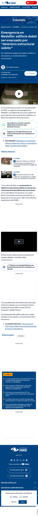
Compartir (30, 73)
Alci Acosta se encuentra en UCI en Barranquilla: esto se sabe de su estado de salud (19, 393)
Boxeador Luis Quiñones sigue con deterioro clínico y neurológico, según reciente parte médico (21, 143)
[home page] (19, 449)
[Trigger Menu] (3, 2)
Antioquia (21, 336)
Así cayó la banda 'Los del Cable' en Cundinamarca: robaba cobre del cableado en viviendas (24, 176)
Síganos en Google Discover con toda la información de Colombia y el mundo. (21, 133)
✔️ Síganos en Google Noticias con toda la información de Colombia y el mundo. (21, 267)
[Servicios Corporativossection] (35, 488)
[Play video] (19, 94)
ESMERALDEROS (15, 7)
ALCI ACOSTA (26, 7)
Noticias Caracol (6, 27)
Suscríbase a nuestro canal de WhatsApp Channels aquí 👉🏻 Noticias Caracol (18, 125)
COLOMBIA (16, 27)
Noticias (15, 497)
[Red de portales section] (35, 483)
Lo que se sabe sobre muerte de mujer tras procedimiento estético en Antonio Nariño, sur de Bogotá (20, 380)
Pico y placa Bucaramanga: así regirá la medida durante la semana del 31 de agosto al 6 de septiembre (18, 405)
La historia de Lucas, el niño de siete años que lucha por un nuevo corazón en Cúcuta (20, 400)
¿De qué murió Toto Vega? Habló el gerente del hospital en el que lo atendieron (20, 326)
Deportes (25, 497)
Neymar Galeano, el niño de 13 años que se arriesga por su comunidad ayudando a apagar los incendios (25, 163)
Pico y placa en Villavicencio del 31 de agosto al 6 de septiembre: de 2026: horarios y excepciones (18, 387)
